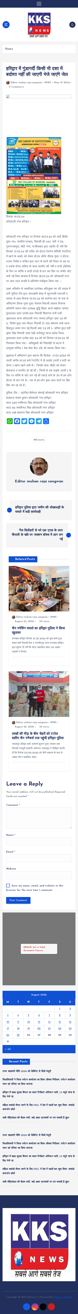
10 (8, 1022)
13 (39, 1022)
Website (11, 869)
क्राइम (47, 82)
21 (49, 1028)
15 (60, 1022)
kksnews (39, 439)
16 (70, 1022)
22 (59, 1028)
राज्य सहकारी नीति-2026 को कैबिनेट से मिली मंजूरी (27, 1071)
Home (9, 49)
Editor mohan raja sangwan (26, 82)
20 (39, 1028)
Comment (13, 805)
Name (10, 835)
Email (10, 852)
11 (18, 1022)
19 (28, 1028)
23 (70, 1028)
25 (18, 1035)
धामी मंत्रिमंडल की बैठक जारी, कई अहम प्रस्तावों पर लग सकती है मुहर (36, 1117)
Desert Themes (63, 1297)
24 (7, 1035)
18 (18, 1028)
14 (49, 1022)
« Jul (8, 1049)
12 (28, 1022)
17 (8, 1028)
